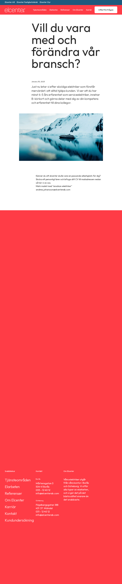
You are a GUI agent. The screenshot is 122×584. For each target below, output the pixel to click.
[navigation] (38, 10)
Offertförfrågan (105, 10)
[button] (38, 10)
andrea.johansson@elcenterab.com (53, 189)
